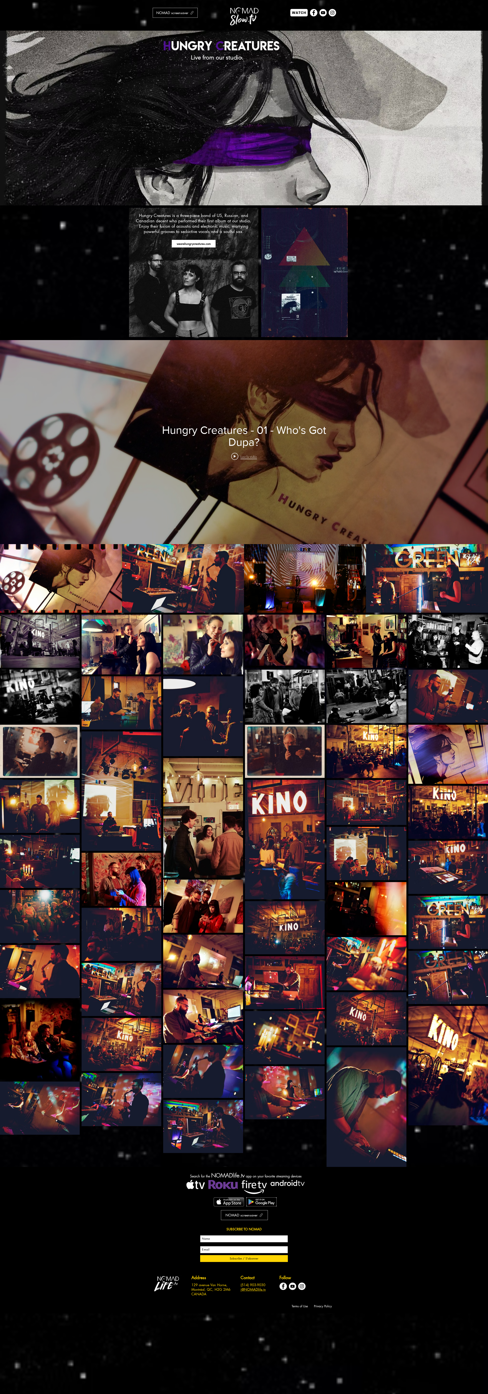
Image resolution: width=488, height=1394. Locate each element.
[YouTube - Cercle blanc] (323, 12)
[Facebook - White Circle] (313, 12)
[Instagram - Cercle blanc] (332, 12)
